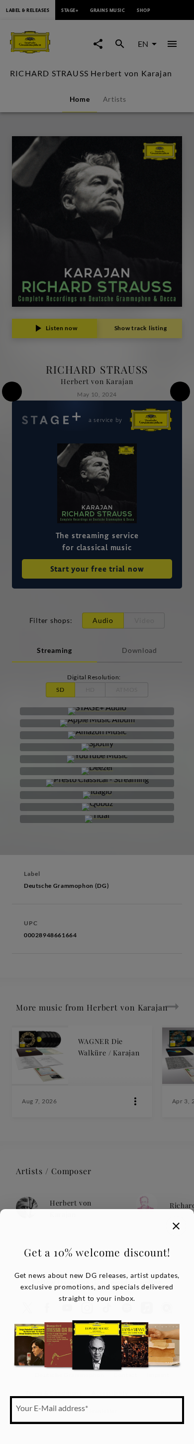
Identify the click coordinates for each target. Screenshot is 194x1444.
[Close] (176, 1226)
